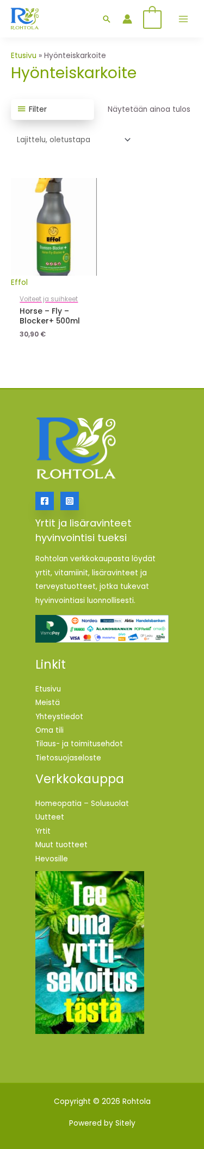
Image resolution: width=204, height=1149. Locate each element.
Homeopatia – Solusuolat (82, 803)
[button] (107, 19)
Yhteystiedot (59, 717)
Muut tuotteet (61, 845)
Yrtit (43, 831)
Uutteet (49, 817)
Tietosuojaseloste (68, 758)
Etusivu (23, 55)
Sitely (125, 1123)
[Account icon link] (127, 19)
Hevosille (51, 859)
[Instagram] (69, 501)
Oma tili (49, 730)
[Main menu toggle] (183, 18)
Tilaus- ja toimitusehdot (79, 744)
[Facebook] (44, 501)
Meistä (47, 702)
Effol (19, 282)
